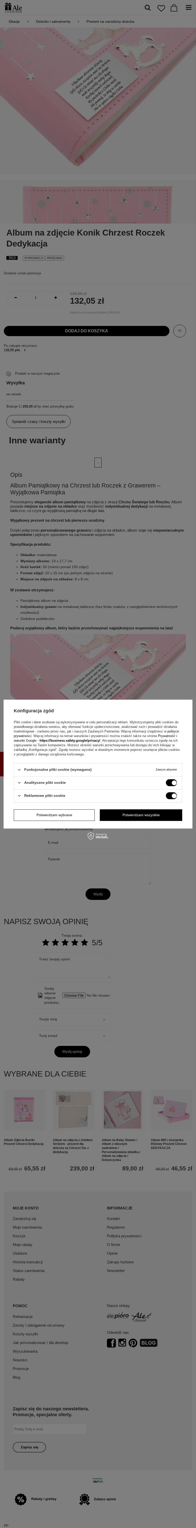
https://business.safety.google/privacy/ (70, 740)
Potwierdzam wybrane (54, 815)
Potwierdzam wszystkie (141, 815)
